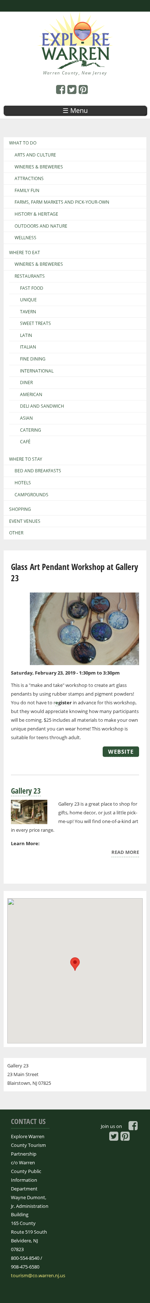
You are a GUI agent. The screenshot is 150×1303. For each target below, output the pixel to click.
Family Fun (27, 191)
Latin (26, 335)
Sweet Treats (35, 323)
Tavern (28, 312)
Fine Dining (33, 359)
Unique (28, 300)
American (31, 395)
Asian (26, 418)
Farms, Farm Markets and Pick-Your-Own (62, 202)
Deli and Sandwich (42, 406)
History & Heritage (36, 214)
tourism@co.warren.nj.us (38, 1275)
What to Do (22, 143)
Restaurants (30, 276)
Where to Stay (25, 459)
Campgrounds (31, 495)
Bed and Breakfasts (38, 471)
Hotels (23, 483)
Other (16, 533)
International (37, 371)
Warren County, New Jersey (75, 73)
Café (25, 442)
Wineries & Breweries (39, 167)
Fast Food (31, 288)
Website (121, 751)
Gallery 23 (26, 791)
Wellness (25, 238)
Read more (125, 853)
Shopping (20, 509)
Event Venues (24, 521)
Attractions (29, 179)
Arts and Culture (35, 155)
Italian (28, 347)
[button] (75, 964)
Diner (26, 383)
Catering (30, 430)
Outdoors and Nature (41, 226)
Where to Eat (24, 253)
